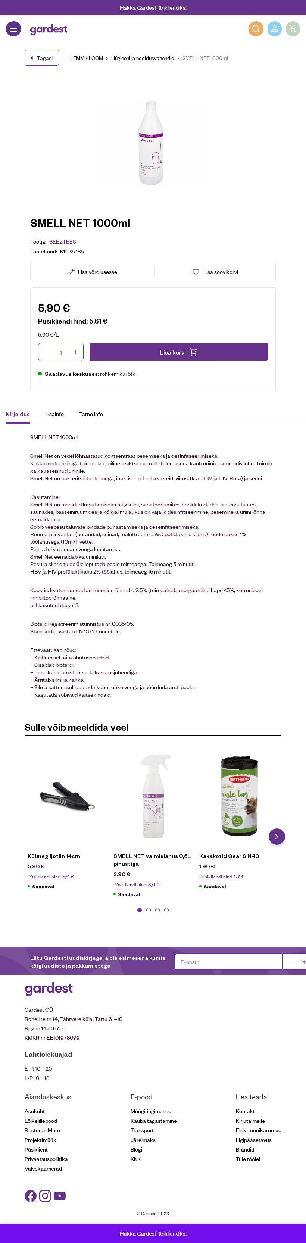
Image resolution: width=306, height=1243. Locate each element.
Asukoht (35, 1111)
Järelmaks (143, 1139)
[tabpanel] (67, 822)
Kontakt (245, 1111)
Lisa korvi (173, 352)
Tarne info (91, 414)
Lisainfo (54, 414)
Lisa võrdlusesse (97, 271)
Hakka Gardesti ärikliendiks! (153, 7)
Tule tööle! (248, 1158)
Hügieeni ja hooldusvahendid (142, 58)
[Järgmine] (277, 836)
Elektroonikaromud (258, 1130)
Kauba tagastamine (154, 1120)
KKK (136, 1158)
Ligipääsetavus (254, 1139)
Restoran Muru (42, 1130)
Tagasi (45, 58)
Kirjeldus (18, 413)
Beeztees (62, 241)
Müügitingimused (151, 1111)
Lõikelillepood (41, 1120)
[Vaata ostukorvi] (293, 28)
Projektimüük (40, 1139)
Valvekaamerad (43, 1168)
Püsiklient (36, 1149)
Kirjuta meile (250, 1120)
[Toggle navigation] (13, 28)
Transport (142, 1130)
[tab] (21, 415)
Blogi (136, 1149)
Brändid (245, 1149)
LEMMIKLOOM (86, 58)
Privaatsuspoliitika (46, 1158)
